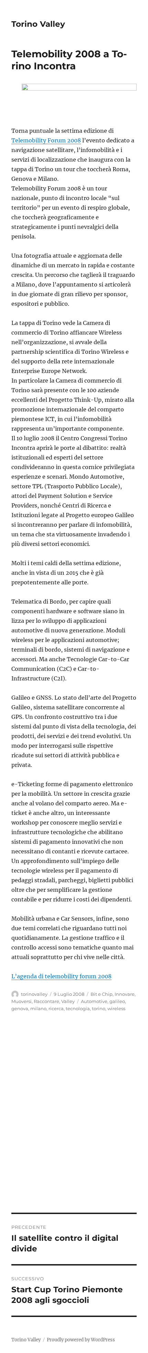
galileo (117, 1001)
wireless (116, 1008)
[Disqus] (74, 1117)
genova (19, 1008)
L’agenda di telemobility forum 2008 (61, 976)
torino (98, 1008)
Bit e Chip (102, 994)
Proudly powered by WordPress (81, 1340)
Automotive (94, 1001)
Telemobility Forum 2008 (46, 140)
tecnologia (78, 1008)
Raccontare (46, 1001)
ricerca (56, 1008)
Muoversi (21, 1001)
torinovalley (34, 994)
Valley (68, 1001)
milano (38, 1008)
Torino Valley (38, 24)
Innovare (125, 994)
